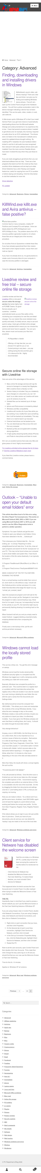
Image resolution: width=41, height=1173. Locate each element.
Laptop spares (9, 1086)
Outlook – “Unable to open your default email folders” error (19, 502)
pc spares (7, 1106)
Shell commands (9, 1125)
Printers (6, 1112)
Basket (31, 1168)
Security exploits (9, 1119)
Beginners (20, 194)
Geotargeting (8, 1073)
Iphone (6, 1083)
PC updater (6, 186)
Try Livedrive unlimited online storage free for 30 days (20, 448)
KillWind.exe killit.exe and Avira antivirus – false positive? (19, 209)
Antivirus (20, 269)
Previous (13, 991)
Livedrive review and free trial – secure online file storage (19, 284)
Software (7, 1132)
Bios (5, 1037)
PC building (8, 1102)
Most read (20, 975)
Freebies (7, 1063)
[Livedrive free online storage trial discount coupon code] (20, 474)
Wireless (7, 1145)
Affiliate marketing (10, 1021)
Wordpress (7, 1148)
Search (20, 1169)
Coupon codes (9, 1044)
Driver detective (7, 181)
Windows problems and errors (26, 830)
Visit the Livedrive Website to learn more (17, 451)
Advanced (12, 60)
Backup (6, 1031)
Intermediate (34, 194)
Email (6, 1057)
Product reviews (9, 1116)
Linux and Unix (9, 1089)
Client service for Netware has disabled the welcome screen (20, 845)
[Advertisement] (20, 35)
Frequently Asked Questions (13, 1067)
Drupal (6, 1054)
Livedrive (5, 299)
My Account (7, 1169)
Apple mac (7, 1027)
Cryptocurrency (9, 1047)
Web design (8, 1135)
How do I (7, 1076)
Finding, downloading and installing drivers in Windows (20, 79)
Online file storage (12, 487)
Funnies (7, 1070)
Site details (8, 1129)
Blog (5, 1041)
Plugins (6, 1109)
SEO (5, 1122)
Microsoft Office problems (25, 637)
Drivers (26, 194)
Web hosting (8, 1138)
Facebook (7, 1060)
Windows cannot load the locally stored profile (20, 652)
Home (6, 60)
